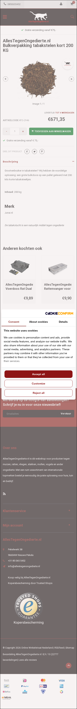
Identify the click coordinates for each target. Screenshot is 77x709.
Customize (38, 383)
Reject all (38, 392)
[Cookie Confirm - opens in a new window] (59, 313)
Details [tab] (63, 321)
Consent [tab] (13, 321)
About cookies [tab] (38, 321)
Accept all (38, 374)
